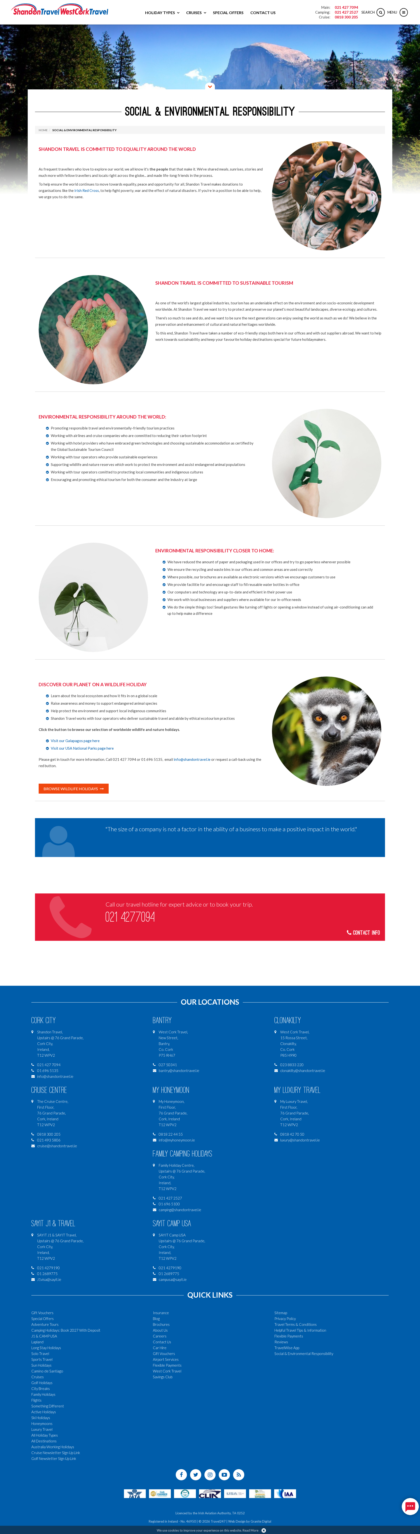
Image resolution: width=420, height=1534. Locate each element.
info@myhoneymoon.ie (177, 1140)
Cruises (194, 12)
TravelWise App (286, 1347)
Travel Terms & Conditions (295, 1324)
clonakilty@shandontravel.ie (302, 1070)
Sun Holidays (41, 1365)
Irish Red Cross (86, 190)
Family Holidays (43, 1394)
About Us (160, 1330)
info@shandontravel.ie (192, 759)
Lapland (37, 1342)
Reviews (281, 1342)
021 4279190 (48, 1268)
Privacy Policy (285, 1318)
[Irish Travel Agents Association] (185, 1493)
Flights (36, 1400)
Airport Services (166, 1359)
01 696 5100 (169, 1204)
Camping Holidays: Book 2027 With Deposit (65, 1330)
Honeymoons (41, 1423)
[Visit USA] (235, 1493)
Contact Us (263, 12)
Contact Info (365, 932)
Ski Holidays (40, 1417)
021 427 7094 (346, 7)
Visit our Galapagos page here (75, 740)
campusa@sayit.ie (173, 1279)
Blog (156, 1318)
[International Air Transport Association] (135, 1493)
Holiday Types (160, 12)
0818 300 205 (346, 17)
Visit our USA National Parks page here (82, 748)
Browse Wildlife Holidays (71, 788)
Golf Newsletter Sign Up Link (53, 1458)
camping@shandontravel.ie (180, 1210)
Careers (159, 1336)
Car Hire (159, 1347)
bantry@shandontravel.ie (179, 1070)
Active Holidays (43, 1412)
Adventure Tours (45, 1324)
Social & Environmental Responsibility (84, 130)
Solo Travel (40, 1353)
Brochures (161, 1324)
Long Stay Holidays (46, 1347)
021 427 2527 (346, 12)
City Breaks (40, 1388)
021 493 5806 (49, 1140)
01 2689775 (47, 1273)
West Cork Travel (167, 1371)
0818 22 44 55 (171, 1134)
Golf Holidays (41, 1382)
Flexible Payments (167, 1365)
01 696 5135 (47, 1070)
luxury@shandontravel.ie (300, 1140)
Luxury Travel (41, 1429)
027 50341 (168, 1065)
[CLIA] (210, 1493)
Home (43, 130)
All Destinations (44, 1441)
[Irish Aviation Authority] (285, 1493)
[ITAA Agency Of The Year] (260, 1493)
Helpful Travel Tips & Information (300, 1330)
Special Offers (228, 12)
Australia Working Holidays (52, 1447)
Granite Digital (261, 1521)
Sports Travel (41, 1359)
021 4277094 (130, 917)
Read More (250, 1530)
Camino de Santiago (47, 1371)
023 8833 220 (292, 1065)
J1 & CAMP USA (44, 1336)
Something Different (47, 1406)
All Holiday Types (44, 1435)
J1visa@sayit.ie (49, 1279)
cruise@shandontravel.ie (57, 1146)
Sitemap (280, 1313)
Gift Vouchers (42, 1313)
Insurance (161, 1313)
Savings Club (163, 1377)
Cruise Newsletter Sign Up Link (55, 1452)
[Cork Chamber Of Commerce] (160, 1493)
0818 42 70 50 (292, 1134)
